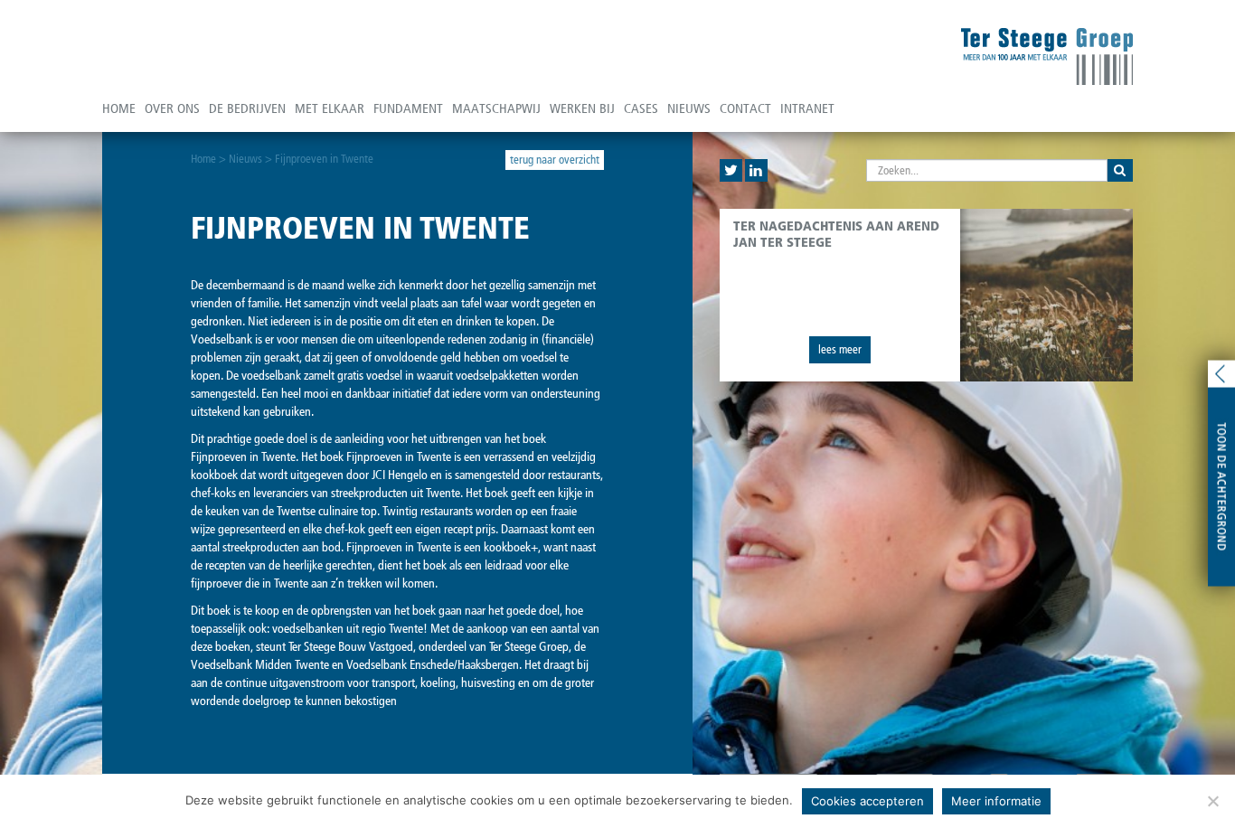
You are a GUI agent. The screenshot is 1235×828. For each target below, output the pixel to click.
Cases (641, 108)
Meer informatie (996, 801)
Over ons (172, 108)
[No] (1212, 801)
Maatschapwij (496, 108)
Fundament (408, 108)
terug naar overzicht (554, 159)
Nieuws (689, 108)
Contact (745, 108)
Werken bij (582, 108)
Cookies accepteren (867, 801)
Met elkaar (329, 108)
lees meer (840, 349)
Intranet (807, 108)
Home (119, 108)
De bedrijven (247, 108)
